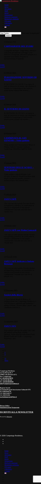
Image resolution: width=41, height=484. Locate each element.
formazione (9, 461)
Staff (6, 457)
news (6, 453)
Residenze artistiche (12, 465)
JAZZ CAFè (10, 326)
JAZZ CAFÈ (10, 199)
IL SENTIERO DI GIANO (16, 109)
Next (6, 361)
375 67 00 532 (7, 380)
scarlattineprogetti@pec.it (8, 397)
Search (8, 35)
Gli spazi (8, 467)
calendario (8, 469)
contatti (7, 471)
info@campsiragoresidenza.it (9, 383)
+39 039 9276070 (7, 378)
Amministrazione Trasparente (9, 407)
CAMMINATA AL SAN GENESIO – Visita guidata (16, 139)
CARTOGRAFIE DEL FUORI (18, 46)
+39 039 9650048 (7, 382)
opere (7, 459)
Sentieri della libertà (13, 295)
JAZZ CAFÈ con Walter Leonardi (20, 230)
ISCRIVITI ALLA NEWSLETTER (16, 412)
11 (5, 359)
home (7, 451)
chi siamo (8, 455)
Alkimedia (9, 416)
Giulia (2, 65)
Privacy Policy (5, 406)
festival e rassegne (11, 463)
